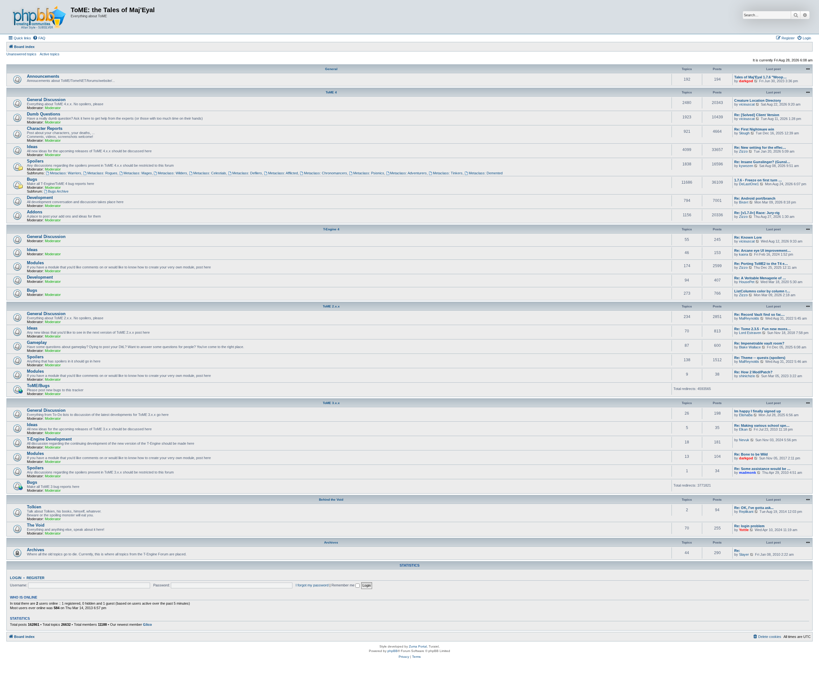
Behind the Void (331, 499)
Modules (35, 262)
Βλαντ (743, 202)
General (331, 69)
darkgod (746, 81)
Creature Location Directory (757, 100)
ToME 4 (331, 92)
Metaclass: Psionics (368, 173)
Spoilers (35, 161)
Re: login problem (749, 526)
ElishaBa (745, 415)
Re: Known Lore (748, 237)
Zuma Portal (418, 646)
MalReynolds (749, 318)
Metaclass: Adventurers (408, 173)
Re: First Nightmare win (754, 129)
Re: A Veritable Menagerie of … (760, 278)
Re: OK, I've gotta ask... (754, 508)
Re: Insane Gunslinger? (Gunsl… (762, 162)
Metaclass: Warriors (65, 173)
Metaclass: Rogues (102, 173)
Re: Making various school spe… (762, 425)
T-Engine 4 (331, 229)
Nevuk (744, 440)
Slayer (744, 554)
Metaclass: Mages (137, 173)
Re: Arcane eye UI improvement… (762, 250)
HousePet (746, 282)
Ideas (32, 146)
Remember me (343, 585)
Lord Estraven (750, 333)
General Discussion (46, 99)
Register (35, 578)
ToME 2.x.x (331, 306)
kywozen (746, 166)
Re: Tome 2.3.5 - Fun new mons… (762, 329)
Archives (331, 542)
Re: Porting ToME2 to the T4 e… (761, 264)
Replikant (746, 511)
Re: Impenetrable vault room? (759, 343)
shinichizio (747, 376)
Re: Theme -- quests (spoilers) (759, 358)
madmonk (747, 472)
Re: (737, 551)
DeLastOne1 (749, 184)
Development (40, 197)
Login (15, 578)
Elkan (743, 429)
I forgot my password (312, 585)
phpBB (392, 651)
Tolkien (34, 507)
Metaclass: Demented (486, 173)
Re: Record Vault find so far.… (759, 314)
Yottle (744, 530)
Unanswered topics (21, 54)
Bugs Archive (58, 191)
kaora (743, 254)
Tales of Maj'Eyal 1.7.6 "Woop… (760, 77)
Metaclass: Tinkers (448, 173)
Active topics (50, 54)
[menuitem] (39, 38)
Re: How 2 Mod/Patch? (753, 372)
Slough (744, 133)
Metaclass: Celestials (209, 173)
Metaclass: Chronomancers (325, 173)
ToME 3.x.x (331, 403)
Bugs (32, 179)
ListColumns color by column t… (762, 291)
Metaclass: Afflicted (283, 173)
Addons (34, 212)
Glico (147, 624)
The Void (35, 525)
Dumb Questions (43, 114)
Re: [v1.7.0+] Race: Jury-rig (757, 213)
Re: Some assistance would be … (762, 469)
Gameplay (37, 342)
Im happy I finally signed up (757, 411)
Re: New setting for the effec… (760, 147)
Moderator (53, 108)
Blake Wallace (750, 347)
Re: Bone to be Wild (751, 454)
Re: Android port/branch (754, 198)
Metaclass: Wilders (172, 173)
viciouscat (747, 104)
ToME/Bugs (38, 385)
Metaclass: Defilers (247, 173)
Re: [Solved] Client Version (756, 115)
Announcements (43, 76)
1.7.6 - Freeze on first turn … (758, 180)
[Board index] (39, 17)
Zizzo (743, 151)
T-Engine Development (49, 439)
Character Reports (44, 128)
